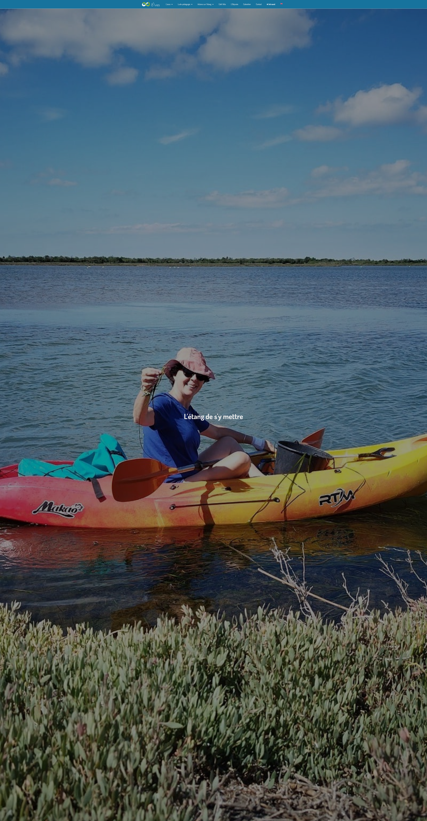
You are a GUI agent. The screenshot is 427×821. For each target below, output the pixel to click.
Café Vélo (222, 4)
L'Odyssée (234, 4)
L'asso (168, 4)
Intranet (272, 4)
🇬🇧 (281, 4)
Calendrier (247, 4)
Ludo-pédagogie (184, 4)
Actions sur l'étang (204, 4)
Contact (259, 4)
